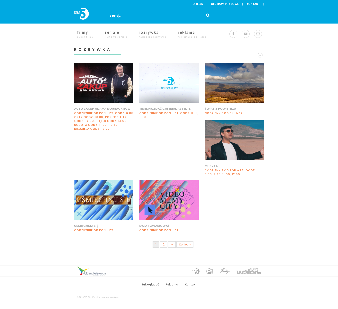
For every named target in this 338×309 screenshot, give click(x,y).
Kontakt (253, 4)
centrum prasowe (225, 4)
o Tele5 (197, 4)
